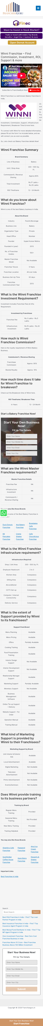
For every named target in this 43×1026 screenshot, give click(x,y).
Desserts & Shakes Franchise (35, 859)
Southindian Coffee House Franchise (8, 859)
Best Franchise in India (9, 876)
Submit (21, 459)
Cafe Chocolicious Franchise (34, 536)
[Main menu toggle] (38, 8)
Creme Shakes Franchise (20, 536)
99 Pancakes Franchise (6, 536)
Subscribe (35, 90)
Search (5, 908)
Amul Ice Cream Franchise (34, 849)
